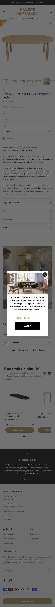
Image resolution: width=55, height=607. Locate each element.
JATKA (27, 325)
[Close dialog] (44, 274)
